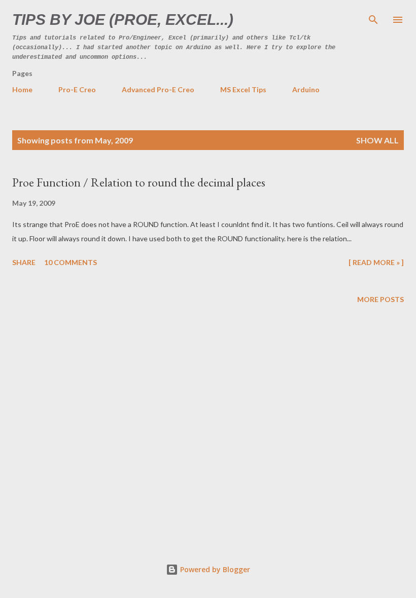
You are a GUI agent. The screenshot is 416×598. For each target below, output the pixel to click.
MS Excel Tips (243, 89)
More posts (380, 299)
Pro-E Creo (77, 89)
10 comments (70, 262)
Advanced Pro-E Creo (158, 89)
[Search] (373, 18)
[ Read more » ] (376, 262)
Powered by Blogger (214, 569)
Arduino (306, 89)
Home (22, 89)
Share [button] (24, 262)
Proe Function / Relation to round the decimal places (138, 182)
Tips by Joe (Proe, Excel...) (122, 19)
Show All (377, 140)
